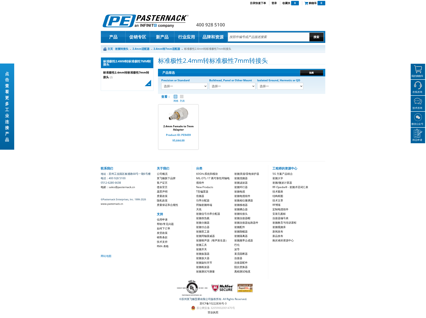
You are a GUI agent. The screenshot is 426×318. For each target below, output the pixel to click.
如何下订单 (163, 228)
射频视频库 (279, 227)
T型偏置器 (202, 191)
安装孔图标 (279, 214)
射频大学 (277, 178)
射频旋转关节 (204, 262)
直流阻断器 (241, 254)
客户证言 (162, 183)
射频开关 (201, 249)
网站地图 (106, 256)
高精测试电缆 (242, 271)
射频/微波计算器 (282, 183)
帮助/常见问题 (165, 224)
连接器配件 (241, 262)
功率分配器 (202, 200)
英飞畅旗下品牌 (166, 178)
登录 (274, 3)
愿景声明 (162, 191)
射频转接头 (241, 214)
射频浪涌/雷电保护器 (246, 174)
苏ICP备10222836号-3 (213, 303)
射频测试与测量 (205, 271)
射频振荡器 (202, 254)
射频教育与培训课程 (284, 223)
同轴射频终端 (204, 205)
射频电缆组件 (242, 196)
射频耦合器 (241, 209)
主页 (110, 49)
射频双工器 (202, 231)
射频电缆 (239, 191)
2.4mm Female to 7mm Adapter (178, 127)
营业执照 (213, 312)
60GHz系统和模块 (207, 174)
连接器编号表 (280, 218)
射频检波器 (202, 267)
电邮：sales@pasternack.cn (118, 187)
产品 (113, 37)
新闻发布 (277, 231)
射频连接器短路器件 (246, 223)
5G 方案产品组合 (282, 174)
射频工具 (201, 245)
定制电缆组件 (280, 209)
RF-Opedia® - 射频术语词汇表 (290, 187)
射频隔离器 (241, 236)
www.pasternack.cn (112, 203)
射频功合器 (202, 227)
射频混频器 (241, 178)
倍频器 (200, 196)
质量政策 (162, 196)
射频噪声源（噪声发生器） (212, 240)
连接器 (238, 258)
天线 (198, 209)
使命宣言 (162, 187)
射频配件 (239, 227)
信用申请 (162, 219)
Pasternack (145, 21)
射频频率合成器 (243, 240)
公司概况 (162, 174)
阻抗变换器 (241, 267)
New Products (204, 187)
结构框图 (277, 196)
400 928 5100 (210, 25)
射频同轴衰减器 (205, 236)
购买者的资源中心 (283, 240)
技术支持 (162, 242)
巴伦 (237, 245)
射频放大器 (202, 258)
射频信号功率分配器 (208, 214)
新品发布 (277, 236)
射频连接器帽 (242, 218)
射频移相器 (241, 205)
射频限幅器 (241, 231)
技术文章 (277, 200)
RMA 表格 (163, 246)
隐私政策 (162, 200)
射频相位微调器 (243, 200)
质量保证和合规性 (167, 205)
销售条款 (162, 237)
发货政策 (162, 233)
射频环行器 (241, 187)
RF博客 (276, 205)
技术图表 (277, 191)
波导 (237, 249)
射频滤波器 (241, 183)
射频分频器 (202, 223)
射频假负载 (202, 218)
